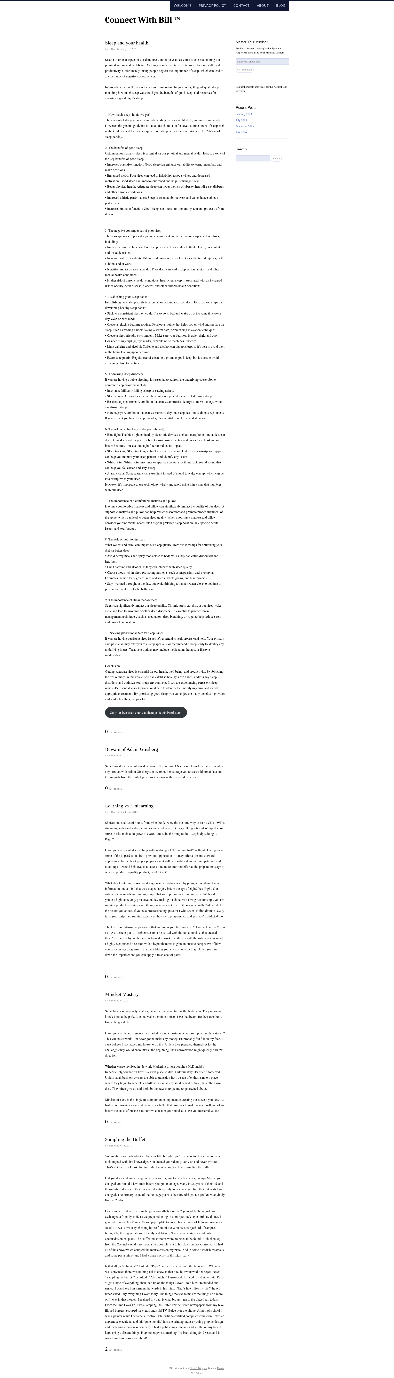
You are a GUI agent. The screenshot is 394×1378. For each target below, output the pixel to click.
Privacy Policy (212, 6)
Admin (197, 1373)
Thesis (220, 1368)
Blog (280, 6)
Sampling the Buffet (125, 1139)
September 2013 (245, 126)
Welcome (182, 6)
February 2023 (244, 114)
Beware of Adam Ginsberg (131, 749)
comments (113, 732)
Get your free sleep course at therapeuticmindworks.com (146, 712)
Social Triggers (198, 1368)
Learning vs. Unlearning (129, 805)
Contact (242, 6)
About (263, 6)
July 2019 (241, 120)
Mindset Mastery (122, 994)
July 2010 (241, 132)
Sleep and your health (126, 42)
